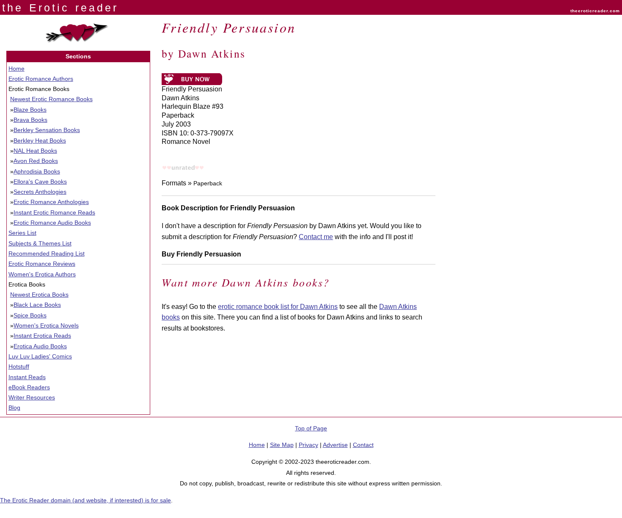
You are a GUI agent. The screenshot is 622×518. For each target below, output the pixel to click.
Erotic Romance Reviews (41, 263)
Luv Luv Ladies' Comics (40, 356)
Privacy (308, 444)
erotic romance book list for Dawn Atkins (278, 306)
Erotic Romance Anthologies (51, 201)
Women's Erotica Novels (46, 325)
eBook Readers (29, 387)
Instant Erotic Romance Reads (54, 212)
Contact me (316, 236)
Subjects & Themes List (40, 243)
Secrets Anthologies (40, 191)
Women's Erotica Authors (42, 274)
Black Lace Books (37, 304)
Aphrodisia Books (37, 171)
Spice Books (30, 315)
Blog (14, 407)
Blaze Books (30, 109)
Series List (22, 232)
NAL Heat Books (35, 150)
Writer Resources (31, 397)
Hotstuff (18, 366)
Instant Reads (27, 377)
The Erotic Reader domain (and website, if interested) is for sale (85, 500)
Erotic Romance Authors (40, 78)
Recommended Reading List (46, 253)
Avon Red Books (36, 160)
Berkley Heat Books (40, 140)
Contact (363, 444)
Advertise (335, 444)
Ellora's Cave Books (40, 181)
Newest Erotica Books (39, 294)
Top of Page (311, 428)
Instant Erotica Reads (42, 335)
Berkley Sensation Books (47, 130)
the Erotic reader (60, 8)
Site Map (282, 444)
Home (16, 68)
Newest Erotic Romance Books (51, 99)
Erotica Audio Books (40, 346)
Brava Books (30, 119)
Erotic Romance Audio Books (52, 222)
